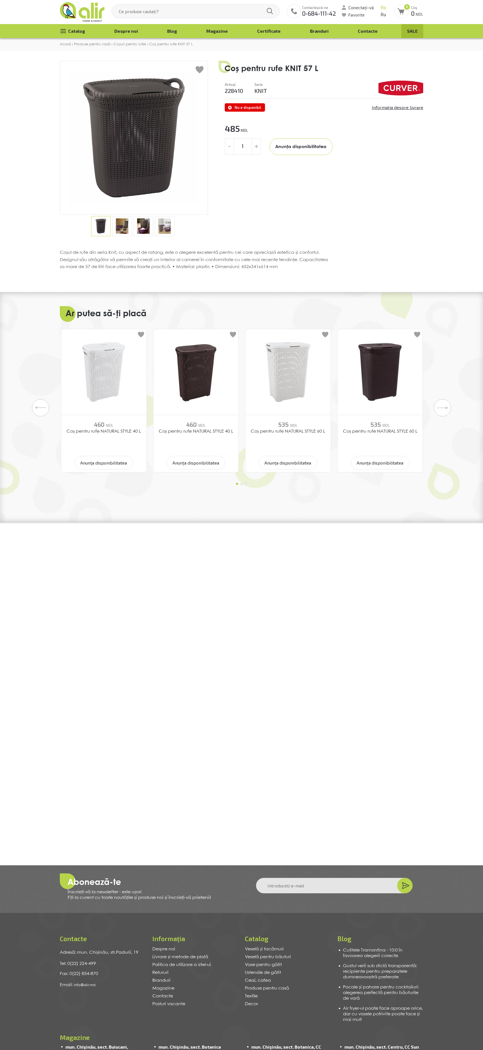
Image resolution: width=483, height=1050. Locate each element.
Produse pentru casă (267, 988)
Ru (383, 15)
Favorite (356, 14)
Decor (251, 1004)
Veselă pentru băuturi (268, 957)
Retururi (160, 973)
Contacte (368, 31)
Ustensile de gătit (263, 973)
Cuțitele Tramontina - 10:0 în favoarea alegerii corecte (372, 953)
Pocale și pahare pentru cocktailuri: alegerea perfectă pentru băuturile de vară (381, 992)
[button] (237, 484)
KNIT (260, 90)
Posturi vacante (168, 1004)
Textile (251, 996)
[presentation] (40, 407)
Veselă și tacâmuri (264, 949)
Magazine (217, 31)
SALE (412, 31)
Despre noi (126, 31)
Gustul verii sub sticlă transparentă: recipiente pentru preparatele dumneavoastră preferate (380, 971)
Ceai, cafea (258, 980)
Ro (383, 8)
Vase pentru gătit (263, 965)
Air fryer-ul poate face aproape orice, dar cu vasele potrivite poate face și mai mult (383, 1014)
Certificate (269, 31)
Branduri (319, 31)
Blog (172, 31)
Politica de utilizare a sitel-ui (181, 965)
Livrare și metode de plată (180, 957)
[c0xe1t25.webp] (400, 87)
